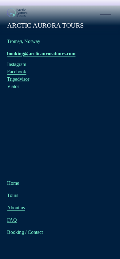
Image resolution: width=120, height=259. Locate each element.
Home (13, 183)
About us (16, 207)
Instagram (16, 64)
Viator (13, 86)
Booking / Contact (25, 232)
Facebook (16, 71)
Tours (12, 195)
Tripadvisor (18, 79)
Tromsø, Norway (23, 41)
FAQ (12, 219)
